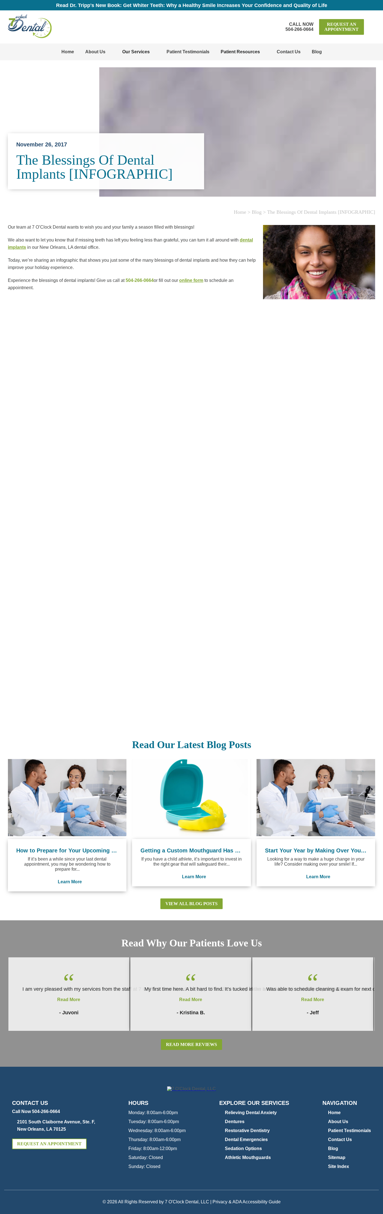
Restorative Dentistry (247, 1130)
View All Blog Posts (191, 903)
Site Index (338, 1166)
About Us (95, 51)
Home (67, 51)
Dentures (234, 1121)
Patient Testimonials (188, 51)
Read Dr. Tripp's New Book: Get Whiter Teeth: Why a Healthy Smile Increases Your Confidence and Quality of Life (191, 5)
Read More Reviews (191, 1044)
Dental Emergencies (246, 1139)
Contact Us (289, 51)
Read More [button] (68, 999)
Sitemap (336, 1157)
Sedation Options (243, 1148)
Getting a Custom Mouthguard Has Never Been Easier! (191, 850)
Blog (317, 51)
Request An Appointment (341, 27)
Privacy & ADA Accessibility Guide (247, 1201)
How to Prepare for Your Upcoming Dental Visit (67, 850)
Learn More (70, 881)
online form (191, 280)
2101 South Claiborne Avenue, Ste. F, (56, 1125)
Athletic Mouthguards (248, 1157)
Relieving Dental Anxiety (251, 1112)
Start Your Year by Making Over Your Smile (316, 850)
